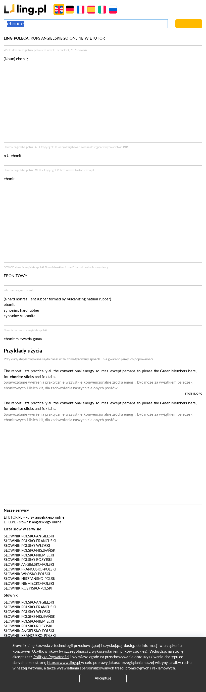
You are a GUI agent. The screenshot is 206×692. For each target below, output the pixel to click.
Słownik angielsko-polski (29, 564)
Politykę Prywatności (51, 657)
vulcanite (27, 316)
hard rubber (29, 310)
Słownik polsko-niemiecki (29, 555)
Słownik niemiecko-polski (29, 584)
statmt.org (193, 393)
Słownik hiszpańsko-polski (30, 579)
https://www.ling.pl (64, 663)
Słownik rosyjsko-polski (28, 588)
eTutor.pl (13, 517)
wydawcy (103, 267)
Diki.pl (10, 522)
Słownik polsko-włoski (27, 546)
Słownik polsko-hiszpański (30, 550)
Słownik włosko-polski (27, 574)
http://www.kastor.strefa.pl (77, 170)
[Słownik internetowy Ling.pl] (25, 9)
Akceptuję (103, 678)
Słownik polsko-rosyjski (28, 560)
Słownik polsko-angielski (29, 536)
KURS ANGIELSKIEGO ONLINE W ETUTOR (54, 38)
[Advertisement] (103, 223)
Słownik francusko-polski (30, 569)
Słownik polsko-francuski (30, 541)
